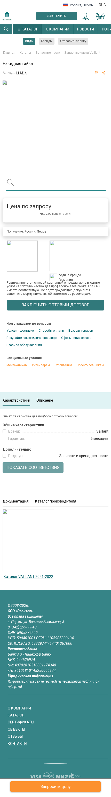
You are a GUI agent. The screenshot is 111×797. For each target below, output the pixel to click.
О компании (57, 29)
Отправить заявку (73, 41)
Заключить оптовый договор (56, 17)
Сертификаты (21, 722)
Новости (85, 29)
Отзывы (15, 736)
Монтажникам (16, 365)
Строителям (63, 365)
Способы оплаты (51, 330)
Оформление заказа (76, 338)
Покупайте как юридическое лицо (31, 338)
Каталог (30, 29)
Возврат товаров (80, 330)
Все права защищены (25, 616)
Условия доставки (20, 330)
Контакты (17, 744)
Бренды (46, 41)
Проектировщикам (90, 365)
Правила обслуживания (24, 345)
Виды (29, 41)
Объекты (16, 729)
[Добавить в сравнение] (96, 73)
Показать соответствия (33, 467)
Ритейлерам (41, 365)
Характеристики (16, 400)
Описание (44, 400)
